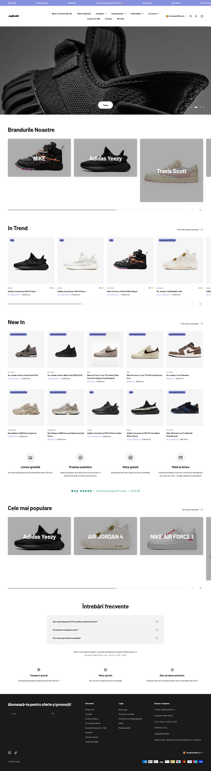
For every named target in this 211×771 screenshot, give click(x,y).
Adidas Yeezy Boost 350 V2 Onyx (22, 291)
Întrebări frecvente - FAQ (95, 728)
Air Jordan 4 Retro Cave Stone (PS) (23, 375)
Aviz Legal (123, 709)
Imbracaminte (117, 13)
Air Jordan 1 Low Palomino (177, 375)
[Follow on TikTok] (15, 752)
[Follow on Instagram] (9, 752)
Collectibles (136, 13)
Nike (88, 372)
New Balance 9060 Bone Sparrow (22, 433)
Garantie (89, 732)
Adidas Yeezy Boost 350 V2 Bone (71, 291)
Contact (108, 19)
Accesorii (152, 13)
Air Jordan (110, 288)
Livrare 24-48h (93, 19)
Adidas (10, 288)
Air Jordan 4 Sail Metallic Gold (169, 291)
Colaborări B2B (91, 742)
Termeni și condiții (126, 714)
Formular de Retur (93, 723)
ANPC (121, 723)
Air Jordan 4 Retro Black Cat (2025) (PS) (64, 375)
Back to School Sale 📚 (62, 13)
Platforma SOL (125, 728)
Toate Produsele (84, 13)
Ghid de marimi (91, 737)
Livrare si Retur (91, 719)
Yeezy (105, 105)
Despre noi (90, 709)
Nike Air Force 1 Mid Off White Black (122, 291)
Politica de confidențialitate (130, 719)
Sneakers (100, 13)
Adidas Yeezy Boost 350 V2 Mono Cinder (104, 433)
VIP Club (120, 19)
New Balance (12, 430)
